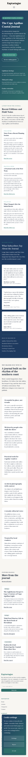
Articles (3, 704)
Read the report (8, 660)
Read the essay (8, 607)
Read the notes (8, 158)
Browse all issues (6, 581)
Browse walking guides (10, 59)
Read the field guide (9, 634)
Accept (14, 751)
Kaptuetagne (14, 3)
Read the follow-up (9, 227)
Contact (3, 709)
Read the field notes (9, 194)
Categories (4, 707)
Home (2, 702)
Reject (14, 744)
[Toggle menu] (14, 7)
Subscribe (14, 690)
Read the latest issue (9, 55)
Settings (14, 738)
